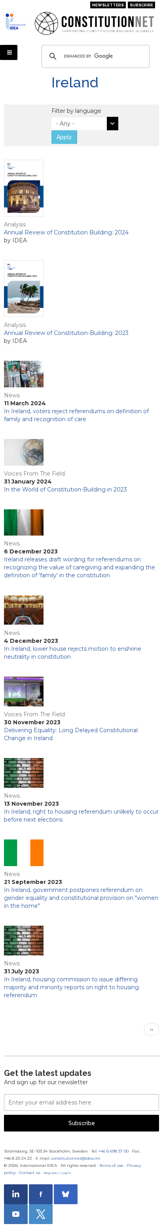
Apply (64, 137)
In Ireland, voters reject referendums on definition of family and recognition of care (76, 415)
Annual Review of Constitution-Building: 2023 (66, 333)
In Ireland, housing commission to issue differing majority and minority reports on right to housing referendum (71, 987)
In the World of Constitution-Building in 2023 (65, 489)
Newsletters (108, 5)
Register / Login (57, 1173)
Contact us (29, 1172)
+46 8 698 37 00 (114, 1151)
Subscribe (141, 5)
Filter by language (76, 110)
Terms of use (111, 1165)
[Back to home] (17, 21)
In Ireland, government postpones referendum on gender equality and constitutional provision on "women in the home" (81, 897)
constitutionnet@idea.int (75, 1158)
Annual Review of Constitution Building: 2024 (66, 232)
